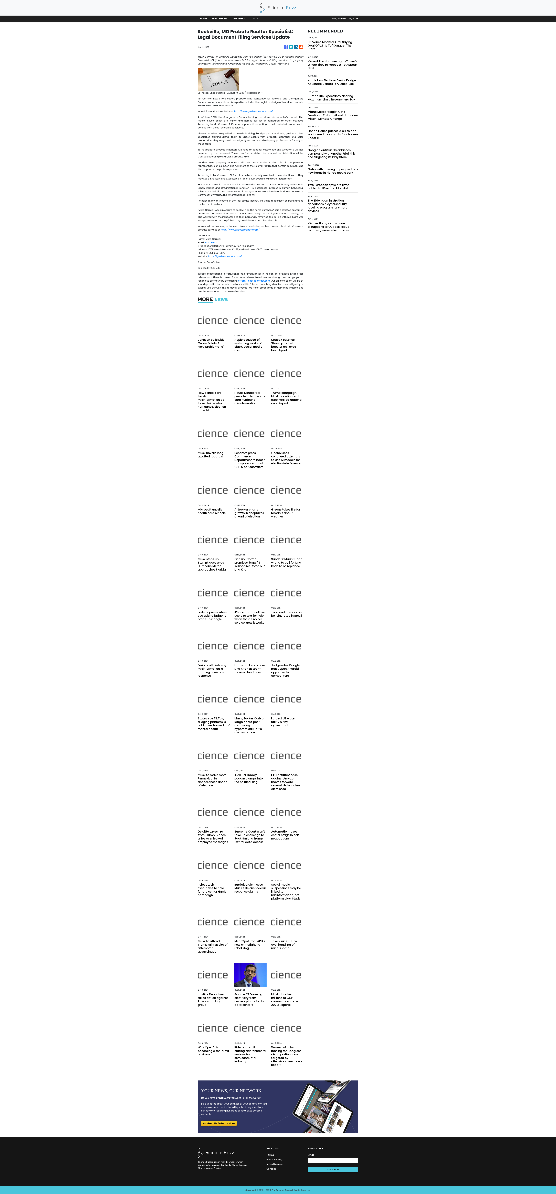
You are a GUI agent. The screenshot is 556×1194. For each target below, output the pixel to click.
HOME (203, 18)
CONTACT (256, 18)
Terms (270, 1155)
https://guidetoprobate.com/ (225, 256)
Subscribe (333, 1169)
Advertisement (275, 1164)
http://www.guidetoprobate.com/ (253, 111)
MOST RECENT (220, 18)
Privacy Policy (274, 1159)
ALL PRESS (239, 18)
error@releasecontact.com (254, 280)
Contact (271, 1169)
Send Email (211, 242)
